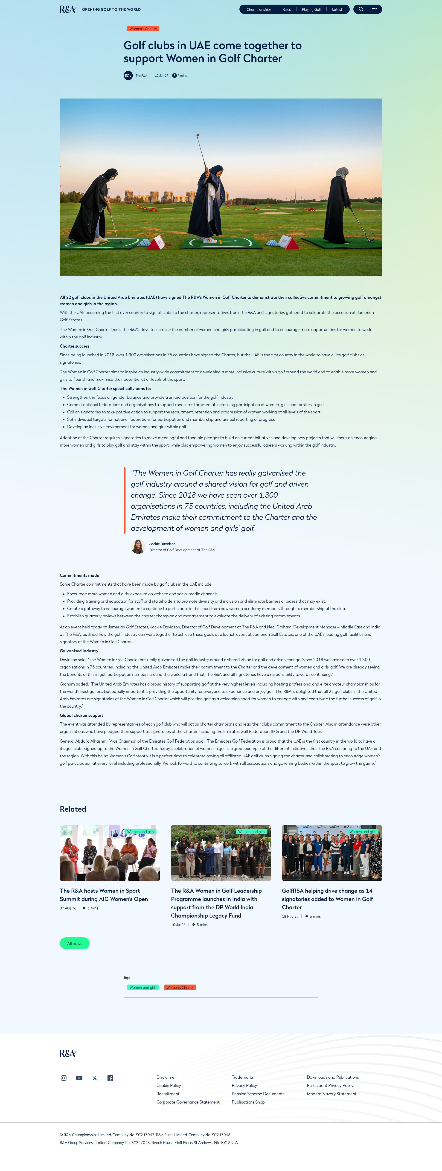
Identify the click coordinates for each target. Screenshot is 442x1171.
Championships (259, 9)
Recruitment (168, 1093)
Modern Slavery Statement (332, 1093)
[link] (75, 943)
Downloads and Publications (333, 1077)
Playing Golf (311, 9)
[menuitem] (68, 9)
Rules (287, 9)
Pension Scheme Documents (258, 1093)
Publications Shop (248, 1102)
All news (74, 943)
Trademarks (243, 1077)
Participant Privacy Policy (330, 1085)
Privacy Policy (244, 1085)
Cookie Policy (169, 1085)
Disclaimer (166, 1077)
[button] (361, 9)
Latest (337, 9)
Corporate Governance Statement (188, 1102)
